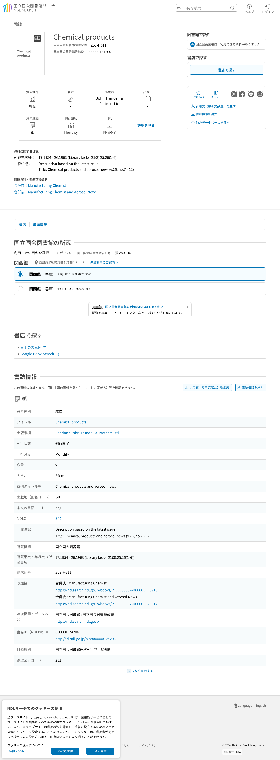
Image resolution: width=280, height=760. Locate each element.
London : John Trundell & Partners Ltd (87, 432)
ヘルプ (249, 12)
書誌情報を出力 (206, 114)
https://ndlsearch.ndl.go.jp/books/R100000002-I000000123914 (106, 603)
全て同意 (100, 751)
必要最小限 (65, 751)
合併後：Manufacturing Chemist (40, 185)
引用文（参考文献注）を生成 (216, 106)
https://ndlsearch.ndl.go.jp (77, 621)
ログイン (268, 12)
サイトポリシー (148, 745)
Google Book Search (37, 353)
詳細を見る (146, 125)
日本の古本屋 (31, 347)
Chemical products (70, 422)
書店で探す (226, 69)
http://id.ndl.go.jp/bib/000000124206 (85, 638)
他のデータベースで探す (212, 122)
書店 (22, 224)
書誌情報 (40, 224)
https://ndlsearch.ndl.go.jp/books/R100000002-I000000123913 (106, 589)
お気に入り (198, 96)
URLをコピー (216, 96)
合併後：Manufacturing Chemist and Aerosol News (55, 191)
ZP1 (58, 518)
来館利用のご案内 (102, 262)
